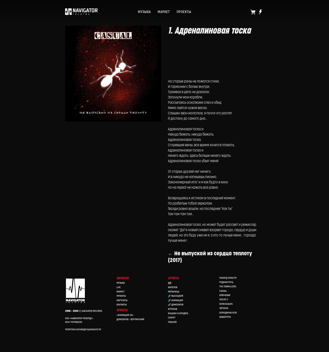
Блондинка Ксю (228, 312)
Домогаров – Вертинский (130, 319)
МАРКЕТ (164, 12)
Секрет (171, 317)
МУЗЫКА (144, 12)
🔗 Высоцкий (175, 296)
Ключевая (224, 295)
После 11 (223, 299)
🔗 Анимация (175, 300)
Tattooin (223, 308)
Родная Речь (226, 282)
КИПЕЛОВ (172, 287)
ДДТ (170, 283)
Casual (223, 291)
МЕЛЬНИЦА (173, 291)
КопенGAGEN (226, 304)
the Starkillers (227, 286)
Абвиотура (225, 317)
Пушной (172, 322)
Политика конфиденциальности (83, 329)
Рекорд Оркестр (228, 278)
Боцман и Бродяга (178, 313)
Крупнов (172, 309)
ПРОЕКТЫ (184, 12)
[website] (252, 12)
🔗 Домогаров (175, 304)
